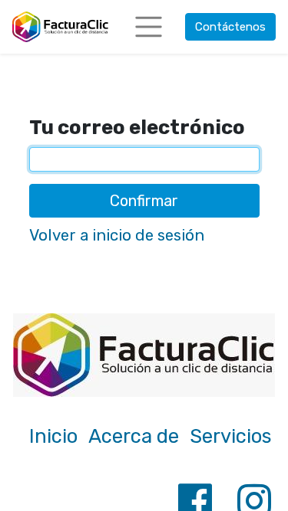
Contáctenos (230, 27)
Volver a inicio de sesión (116, 235)
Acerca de (133, 435)
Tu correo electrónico (137, 127)
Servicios (231, 435)
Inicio (53, 435)
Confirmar (144, 201)
